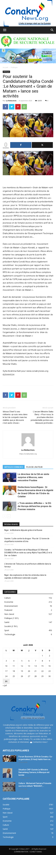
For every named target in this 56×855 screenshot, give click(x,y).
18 (14, 671)
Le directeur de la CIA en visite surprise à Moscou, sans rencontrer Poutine (33, 477)
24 (6, 676)
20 (29, 671)
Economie (8, 602)
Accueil (5, 67)
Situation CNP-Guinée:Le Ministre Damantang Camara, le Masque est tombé (33, 772)
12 (22, 666)
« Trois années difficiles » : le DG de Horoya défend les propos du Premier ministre (34, 506)
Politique (14, 67)
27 (29, 676)
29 (42, 676)
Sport (6, 630)
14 (35, 666)
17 (6, 671)
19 (22, 671)
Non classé (9, 614)
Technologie (9, 634)
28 (35, 676)
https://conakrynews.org (28, 454)
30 (49, 676)
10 (6, 666)
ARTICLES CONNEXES (13, 467)
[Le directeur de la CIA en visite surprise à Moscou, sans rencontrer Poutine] (9, 477)
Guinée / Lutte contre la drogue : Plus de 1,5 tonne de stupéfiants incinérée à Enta (26, 539)
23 (49, 671)
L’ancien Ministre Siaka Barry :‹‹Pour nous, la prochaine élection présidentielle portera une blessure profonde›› (42, 417)
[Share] (20, 145)
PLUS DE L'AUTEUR (34, 467)
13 (29, 666)
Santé (6, 622)
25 (14, 676)
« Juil (5, 685)
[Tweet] (42, 145)
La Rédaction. (11, 101)
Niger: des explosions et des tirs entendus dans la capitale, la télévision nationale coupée (25, 576)
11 (14, 666)
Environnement (11, 606)
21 (35, 671)
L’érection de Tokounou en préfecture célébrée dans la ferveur (27, 565)
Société (7, 626)
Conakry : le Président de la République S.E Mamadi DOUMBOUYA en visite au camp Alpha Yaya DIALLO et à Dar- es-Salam (28, 553)
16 (49, 666)
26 (22, 676)
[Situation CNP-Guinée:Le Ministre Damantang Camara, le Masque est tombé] (7, 773)
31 (6, 681)
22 (42, 671)
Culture (7, 598)
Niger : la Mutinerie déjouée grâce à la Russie (23, 530)
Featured (8, 610)
